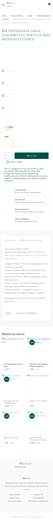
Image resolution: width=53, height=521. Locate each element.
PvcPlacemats (41, 176)
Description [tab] (10, 240)
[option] (9, 143)
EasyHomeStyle (21, 174)
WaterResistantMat (38, 178)
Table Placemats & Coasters (25, 171)
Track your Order (14, 501)
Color (7, 137)
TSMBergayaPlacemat (22, 178)
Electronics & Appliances (38, 501)
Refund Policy (14, 494)
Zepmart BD (26, 517)
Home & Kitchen (17, 16)
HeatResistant (10, 176)
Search (37, 4)
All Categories (38, 498)
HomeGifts (20, 176)
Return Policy (14, 498)
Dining (29, 16)
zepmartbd (8, 181)
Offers (41, 169)
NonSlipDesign (30, 176)
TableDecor (8, 178)
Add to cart (32, 155)
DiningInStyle (9, 174)
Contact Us (38, 494)
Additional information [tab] (30, 240)
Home (4, 16)
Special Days (9, 171)
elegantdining (32, 174)
